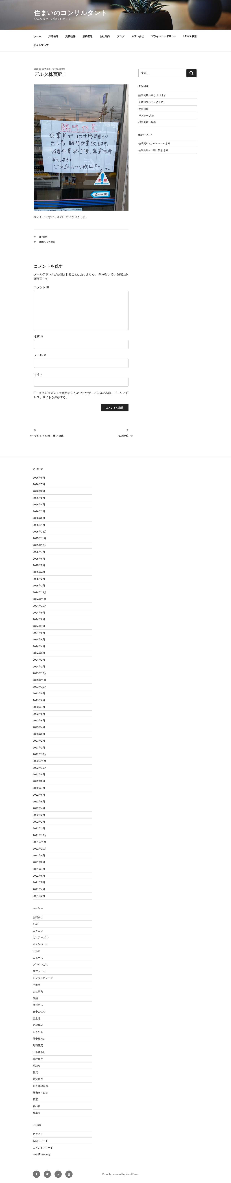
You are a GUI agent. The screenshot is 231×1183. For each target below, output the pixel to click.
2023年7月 (39, 707)
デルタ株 (51, 242)
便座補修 (143, 108)
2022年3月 (39, 814)
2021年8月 (39, 862)
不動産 (36, 984)
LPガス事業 (190, 36)
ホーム (37, 36)
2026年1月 (39, 524)
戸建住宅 (53, 36)
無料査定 (87, 36)
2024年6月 (39, 632)
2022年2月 (39, 821)
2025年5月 (39, 565)
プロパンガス (40, 964)
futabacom (58, 69)
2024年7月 (39, 626)
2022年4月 (39, 808)
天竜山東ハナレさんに (151, 102)
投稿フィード (40, 1140)
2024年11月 (39, 599)
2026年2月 (39, 518)
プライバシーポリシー (163, 36)
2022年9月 (39, 774)
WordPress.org (41, 1154)
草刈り (36, 1065)
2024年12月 (40, 592)
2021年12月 (40, 835)
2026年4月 (39, 504)
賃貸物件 (70, 36)
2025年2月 (39, 585)
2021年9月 (39, 855)
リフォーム (39, 971)
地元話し (38, 1004)
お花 (35, 923)
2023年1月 (39, 747)
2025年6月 (39, 558)
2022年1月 (39, 828)
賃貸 (35, 1072)
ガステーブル (146, 115)
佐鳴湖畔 (143, 143)
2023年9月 (39, 693)
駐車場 (36, 1112)
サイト (38, 374)
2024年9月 (39, 612)
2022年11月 (39, 760)
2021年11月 (39, 842)
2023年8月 (39, 700)
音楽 (35, 1099)
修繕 (35, 998)
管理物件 (38, 1058)
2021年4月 (39, 889)
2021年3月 (39, 895)
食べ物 (36, 1106)
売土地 (36, 1018)
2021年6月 (39, 875)
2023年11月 (39, 680)
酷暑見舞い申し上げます (152, 95)
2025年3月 (39, 578)
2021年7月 (39, 869)
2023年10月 (40, 686)
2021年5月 (39, 882)
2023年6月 (39, 713)
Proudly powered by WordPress (120, 1174)
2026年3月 (39, 511)
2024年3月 (39, 653)
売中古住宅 (39, 1011)
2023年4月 (39, 727)
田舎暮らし (39, 1052)
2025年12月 (40, 531)
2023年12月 (40, 673)
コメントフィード (43, 1147)
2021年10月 (40, 848)
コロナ (42, 242)
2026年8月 (39, 477)
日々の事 (43, 237)
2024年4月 (39, 646)
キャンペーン (40, 944)
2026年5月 (39, 497)
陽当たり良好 (40, 1092)
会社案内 (105, 36)
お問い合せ (137, 36)
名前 (38, 336)
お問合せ (38, 917)
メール (40, 355)
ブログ (120, 36)
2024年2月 (39, 659)
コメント (41, 287)
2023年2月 (39, 740)
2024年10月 (40, 605)
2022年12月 (40, 754)
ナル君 (36, 951)
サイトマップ (41, 45)
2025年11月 (39, 538)
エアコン (38, 930)
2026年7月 (39, 484)
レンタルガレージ (43, 977)
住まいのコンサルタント (70, 12)
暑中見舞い (39, 1038)
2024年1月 (39, 666)
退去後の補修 (40, 1085)
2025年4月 (39, 572)
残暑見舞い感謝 (147, 122)
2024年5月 (39, 639)
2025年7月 (39, 551)
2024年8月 (39, 619)
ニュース (38, 957)
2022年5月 (39, 801)
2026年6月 (39, 491)
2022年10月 (40, 767)
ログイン (38, 1134)
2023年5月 (39, 720)
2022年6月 (39, 794)
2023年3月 (39, 734)
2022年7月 (39, 788)
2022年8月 (39, 781)
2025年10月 (40, 545)
